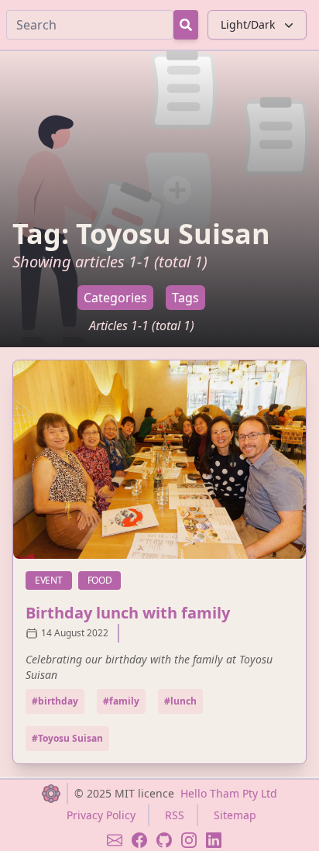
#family (121, 701)
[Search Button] (185, 25)
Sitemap (235, 815)
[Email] (114, 840)
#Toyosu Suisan (67, 738)
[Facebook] (139, 840)
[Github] (164, 840)
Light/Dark (248, 24)
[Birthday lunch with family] (159, 459)
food (104, 580)
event (53, 580)
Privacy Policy (101, 815)
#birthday (55, 701)
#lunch (180, 701)
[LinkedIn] (213, 840)
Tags (185, 297)
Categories (115, 297)
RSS (174, 815)
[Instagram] (189, 840)
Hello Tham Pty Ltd (228, 793)
